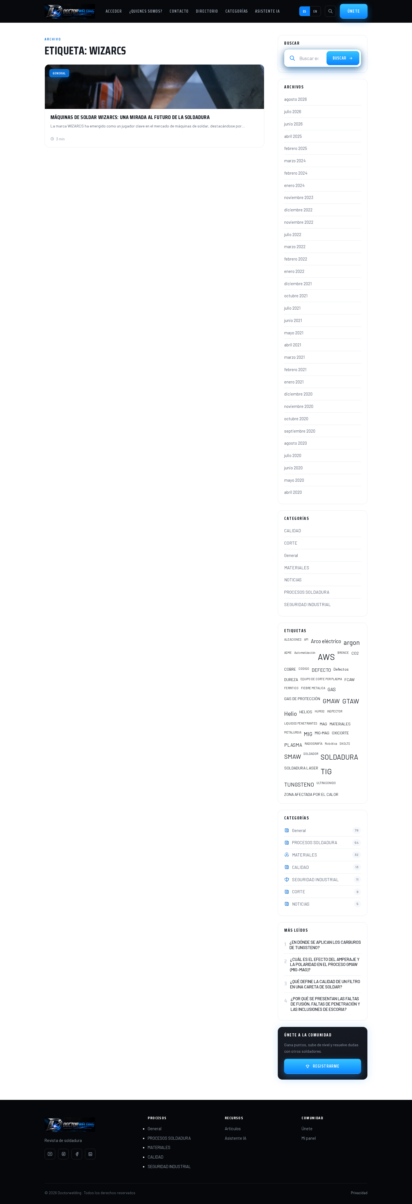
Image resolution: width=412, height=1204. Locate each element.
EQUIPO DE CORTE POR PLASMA (321, 679)
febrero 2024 (295, 172)
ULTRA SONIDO (326, 783)
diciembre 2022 (298, 209)
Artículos (233, 1128)
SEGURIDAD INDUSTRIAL (307, 604)
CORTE (290, 542)
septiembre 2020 (299, 430)
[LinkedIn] (90, 1154)
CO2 (355, 653)
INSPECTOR (334, 711)
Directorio (207, 11)
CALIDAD (292, 530)
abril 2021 (292, 344)
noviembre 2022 (298, 222)
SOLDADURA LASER (301, 768)
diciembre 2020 (298, 393)
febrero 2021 (295, 369)
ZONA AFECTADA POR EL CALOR (311, 794)
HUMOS (320, 711)
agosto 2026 (295, 99)
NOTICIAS (293, 579)
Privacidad (359, 1192)
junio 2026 (293, 123)
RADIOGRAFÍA (313, 743)
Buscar (339, 58)
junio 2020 (293, 467)
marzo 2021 (294, 357)
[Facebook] (76, 1154)
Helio (290, 713)
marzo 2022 (294, 246)
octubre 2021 (295, 295)
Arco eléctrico (326, 641)
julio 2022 (292, 234)
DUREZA (291, 679)
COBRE (290, 669)
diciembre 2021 (298, 283)
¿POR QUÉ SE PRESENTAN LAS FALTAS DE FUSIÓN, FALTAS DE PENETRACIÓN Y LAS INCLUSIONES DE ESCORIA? (325, 1004)
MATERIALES (296, 567)
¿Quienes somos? (146, 11)
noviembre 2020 (298, 406)
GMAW (331, 700)
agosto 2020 (295, 442)
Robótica (331, 743)
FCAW (349, 679)
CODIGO (303, 668)
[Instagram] (63, 1154)
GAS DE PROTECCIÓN (302, 698)
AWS (326, 657)
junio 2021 (293, 320)
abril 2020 (293, 492)
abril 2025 (293, 136)
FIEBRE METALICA (313, 688)
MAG (323, 723)
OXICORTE (340, 732)
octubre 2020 (296, 418)
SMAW (292, 756)
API (306, 639)
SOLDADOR (311, 753)
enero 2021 (294, 381)
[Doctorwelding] (70, 11)
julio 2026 (292, 111)
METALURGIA (292, 732)
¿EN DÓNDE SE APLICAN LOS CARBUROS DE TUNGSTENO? (325, 945)
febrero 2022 (295, 258)
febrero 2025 (295, 148)
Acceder (114, 11)
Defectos (341, 669)
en (315, 11)
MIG (308, 734)
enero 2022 (294, 271)
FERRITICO (291, 688)
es (305, 11)
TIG (326, 771)
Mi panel (309, 1138)
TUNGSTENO (299, 784)
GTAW (350, 701)
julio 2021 (292, 307)
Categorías (236, 11)
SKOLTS (345, 743)
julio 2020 (292, 455)
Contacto (179, 11)
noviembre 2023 (298, 197)
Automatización (304, 652)
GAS (332, 689)
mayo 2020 (294, 480)
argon (352, 642)
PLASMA (293, 745)
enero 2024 (294, 185)
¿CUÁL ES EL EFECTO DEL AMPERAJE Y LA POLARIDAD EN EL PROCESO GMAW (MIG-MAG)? (325, 964)
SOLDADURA (339, 757)
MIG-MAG (322, 732)
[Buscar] (330, 11)
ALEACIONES (293, 639)
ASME (288, 652)
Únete (354, 11)
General (291, 555)
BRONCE (343, 652)
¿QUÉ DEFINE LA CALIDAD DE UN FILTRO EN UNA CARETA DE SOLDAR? (325, 984)
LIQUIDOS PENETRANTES (300, 723)
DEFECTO (321, 670)
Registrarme (326, 1066)
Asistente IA (267, 11)
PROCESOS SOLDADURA (306, 592)
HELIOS (305, 711)
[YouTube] (50, 1154)
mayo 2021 (293, 332)
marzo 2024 (295, 160)
